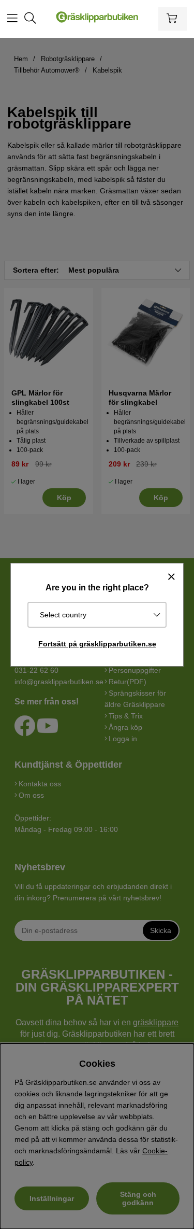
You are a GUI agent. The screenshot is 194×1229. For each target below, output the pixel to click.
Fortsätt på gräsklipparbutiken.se (97, 644)
